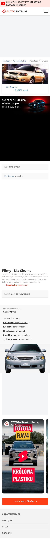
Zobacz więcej (23, 501)
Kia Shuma (11, 87)
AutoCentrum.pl (14, 11)
